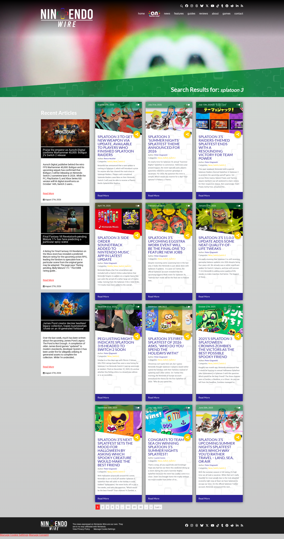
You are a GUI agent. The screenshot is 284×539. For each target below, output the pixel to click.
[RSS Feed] (242, 5)
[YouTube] (212, 5)
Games (226, 13)
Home (141, 13)
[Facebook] (186, 5)
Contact (238, 13)
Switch (110, 161)
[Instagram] (191, 5)
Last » (158, 507)
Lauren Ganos (159, 458)
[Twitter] (207, 5)
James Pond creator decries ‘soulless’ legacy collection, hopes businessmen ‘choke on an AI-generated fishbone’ (65, 326)
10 (128, 507)
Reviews (203, 13)
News (167, 13)
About (215, 13)
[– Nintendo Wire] (67, 18)
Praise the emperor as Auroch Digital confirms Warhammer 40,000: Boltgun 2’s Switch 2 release (65, 152)
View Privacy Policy (81, 529)
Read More (48, 193)
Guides (191, 13)
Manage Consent (39, 535)
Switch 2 (121, 161)
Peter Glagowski (160, 155)
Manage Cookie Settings (104, 529)
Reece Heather (110, 158)
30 (140, 507)
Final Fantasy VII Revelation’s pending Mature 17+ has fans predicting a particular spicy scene (65, 239)
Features (179, 13)
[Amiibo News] (154, 14)
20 (134, 507)
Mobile (110, 266)
